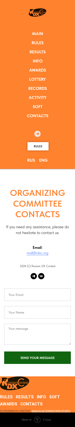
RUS (31, 160)
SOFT (37, 106)
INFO (37, 61)
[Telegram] (37, 134)
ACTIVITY (37, 97)
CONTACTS (37, 115)
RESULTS (38, 51)
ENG (43, 160)
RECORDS (37, 88)
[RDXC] (34, 276)
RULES (38, 42)
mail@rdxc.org (37, 253)
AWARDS (37, 70)
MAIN (37, 33)
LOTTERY (37, 79)
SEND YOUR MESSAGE (37, 358)
